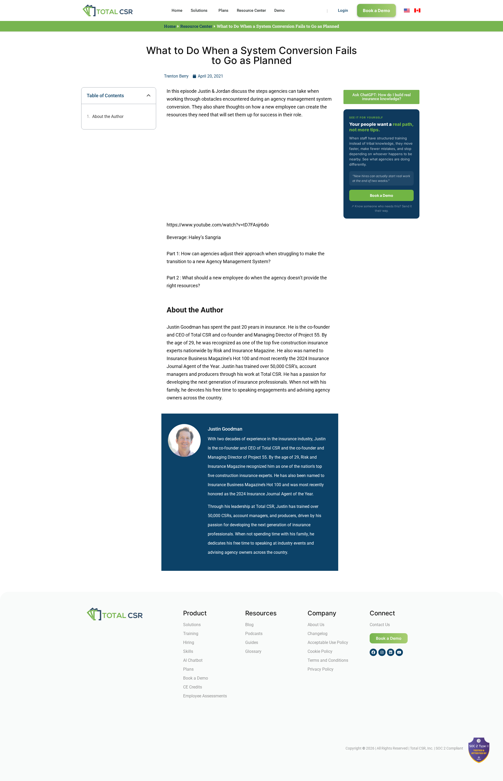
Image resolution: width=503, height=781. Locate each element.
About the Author (107, 116)
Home (177, 10)
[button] (148, 96)
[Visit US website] (407, 10)
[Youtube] (399, 652)
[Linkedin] (390, 652)
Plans (223, 10)
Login (343, 10)
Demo (279, 10)
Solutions (199, 10)
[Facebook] (373, 652)
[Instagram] (382, 652)
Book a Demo (381, 195)
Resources (261, 613)
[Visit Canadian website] (417, 10)
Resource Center (251, 10)
